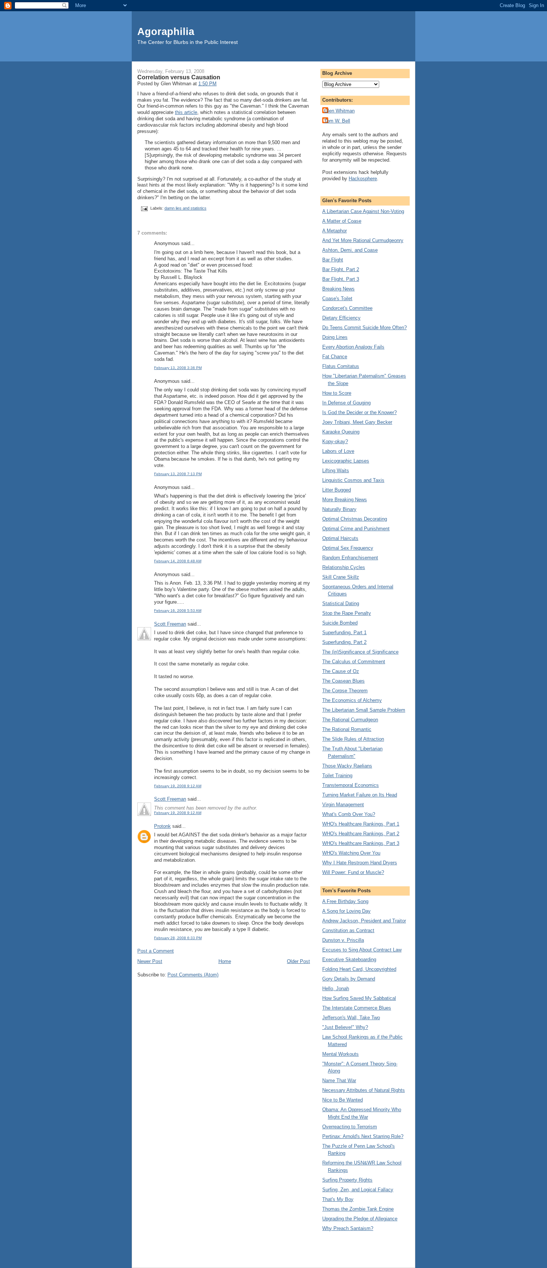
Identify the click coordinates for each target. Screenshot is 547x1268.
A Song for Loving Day (346, 911)
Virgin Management (343, 804)
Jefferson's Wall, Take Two (351, 1017)
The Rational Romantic (346, 729)
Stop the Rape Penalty (346, 613)
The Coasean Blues (343, 681)
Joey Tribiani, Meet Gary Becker (357, 422)
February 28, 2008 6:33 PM (178, 938)
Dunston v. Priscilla (343, 940)
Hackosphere (363, 178)
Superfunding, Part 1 (344, 632)
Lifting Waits (335, 470)
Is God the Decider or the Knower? (359, 412)
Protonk (162, 826)
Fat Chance (334, 356)
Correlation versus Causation (178, 77)
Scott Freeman (170, 624)
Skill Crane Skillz (340, 577)
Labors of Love (338, 451)
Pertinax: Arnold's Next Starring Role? (362, 1136)
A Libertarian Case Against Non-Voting (363, 211)
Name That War (339, 1080)
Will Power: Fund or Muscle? (353, 872)
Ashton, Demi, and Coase (350, 250)
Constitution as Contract (348, 930)
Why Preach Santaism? (347, 1228)
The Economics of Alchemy (352, 700)
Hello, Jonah (335, 988)
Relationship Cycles (343, 567)
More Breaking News (344, 499)
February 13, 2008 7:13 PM (178, 474)
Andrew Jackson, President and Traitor (364, 921)
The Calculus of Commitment (353, 661)
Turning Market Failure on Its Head (359, 795)
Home (224, 961)
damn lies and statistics (185, 208)
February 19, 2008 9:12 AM (177, 786)
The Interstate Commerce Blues (356, 1008)
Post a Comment (155, 951)
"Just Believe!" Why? (345, 1027)
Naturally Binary (339, 509)
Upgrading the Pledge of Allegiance (359, 1218)
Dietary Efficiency (341, 318)
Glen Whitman (339, 111)
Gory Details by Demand (348, 979)
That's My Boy (338, 1199)
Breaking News (338, 289)
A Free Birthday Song (345, 901)
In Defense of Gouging (346, 403)
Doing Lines (335, 337)
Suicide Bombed (340, 623)
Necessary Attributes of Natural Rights (363, 1090)
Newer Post (149, 961)
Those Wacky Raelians (347, 766)
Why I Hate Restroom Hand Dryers (359, 862)
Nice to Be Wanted (342, 1100)
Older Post (298, 961)
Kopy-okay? (335, 441)
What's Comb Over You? (348, 814)
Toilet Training (337, 775)
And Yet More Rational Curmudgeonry (362, 240)
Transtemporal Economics (350, 785)
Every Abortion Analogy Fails (353, 347)
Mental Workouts (340, 1054)
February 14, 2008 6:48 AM (177, 561)
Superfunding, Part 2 (344, 642)
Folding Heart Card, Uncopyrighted (359, 969)
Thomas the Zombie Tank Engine (358, 1209)
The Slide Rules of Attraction (353, 739)
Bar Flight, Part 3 (340, 279)
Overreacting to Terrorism (349, 1126)
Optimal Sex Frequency (347, 548)
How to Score (336, 393)
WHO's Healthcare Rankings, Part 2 (360, 833)
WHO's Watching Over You (351, 853)
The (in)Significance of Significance (360, 652)
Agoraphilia (165, 31)
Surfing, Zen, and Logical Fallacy (357, 1189)
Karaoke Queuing (340, 432)
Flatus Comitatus (340, 366)
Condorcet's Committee (347, 308)
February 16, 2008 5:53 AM (177, 610)
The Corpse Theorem (345, 690)
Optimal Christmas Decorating (354, 519)
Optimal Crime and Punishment (356, 528)
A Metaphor (334, 230)
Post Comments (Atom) (192, 975)
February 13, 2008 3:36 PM (178, 368)
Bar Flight (332, 260)
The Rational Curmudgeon (350, 719)
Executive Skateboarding (349, 959)
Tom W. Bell (337, 121)
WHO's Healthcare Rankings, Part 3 (360, 843)
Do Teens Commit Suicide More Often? (364, 327)
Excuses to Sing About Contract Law (362, 950)
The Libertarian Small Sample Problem (363, 710)
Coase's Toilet (337, 298)
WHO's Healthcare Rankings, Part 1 (360, 824)
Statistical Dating (340, 603)
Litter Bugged (336, 490)
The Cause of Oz (340, 671)
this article (186, 112)
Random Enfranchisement (350, 557)
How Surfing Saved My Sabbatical (359, 998)
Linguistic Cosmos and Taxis (353, 480)
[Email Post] (143, 208)
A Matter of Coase (341, 221)
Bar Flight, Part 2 (340, 269)
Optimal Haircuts (340, 538)
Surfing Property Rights (347, 1180)
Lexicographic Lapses (345, 461)
